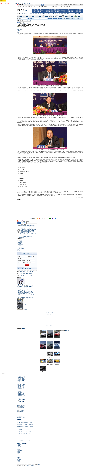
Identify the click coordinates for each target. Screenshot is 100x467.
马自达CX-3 (43, 350)
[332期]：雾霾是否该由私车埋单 (27, 289)
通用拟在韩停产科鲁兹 (21, 383)
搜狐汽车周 (68, 18)
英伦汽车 (20, 438)
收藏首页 (81, 4)
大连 (51, 13)
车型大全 (48, 10)
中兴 (23, 440)
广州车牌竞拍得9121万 (21, 380)
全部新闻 (64, 463)
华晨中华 (23, 438)
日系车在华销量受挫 (20, 392)
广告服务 (35, 463)
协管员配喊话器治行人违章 (49, 316)
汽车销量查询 (19, 454)
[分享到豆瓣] (50, 218)
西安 (57, 13)
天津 (22, 13)
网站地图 (70, 4)
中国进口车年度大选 (20, 386)
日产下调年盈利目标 (20, 381)
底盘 (20, 180)
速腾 (17, 407)
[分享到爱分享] (55, 218)
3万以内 (21, 271)
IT (9, 3)
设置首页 (18, 463)
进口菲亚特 (22, 426)
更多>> (35, 268)
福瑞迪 (18, 405)
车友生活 (18, 414)
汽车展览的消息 (19, 242)
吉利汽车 (31, 292)
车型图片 (18, 453)
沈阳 (49, 13)
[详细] (32, 285)
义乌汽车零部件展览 (20, 248)
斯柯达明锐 (50, 357)
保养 (69, 11)
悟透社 (21, 297)
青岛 (36, 13)
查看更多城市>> (78, 13)
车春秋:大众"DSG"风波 (21, 284)
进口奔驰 (18, 422)
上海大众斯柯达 (25, 424)
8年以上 (30, 275)
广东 (17, 411)
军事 (23, 6)
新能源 (79, 16)
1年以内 (21, 275)
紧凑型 (33, 16)
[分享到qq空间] (39, 218)
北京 (19, 410)
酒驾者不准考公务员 (20, 394)
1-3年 (24, 275)
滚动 (77, 4)
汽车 (11, 3)
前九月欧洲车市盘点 (20, 388)
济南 (33, 13)
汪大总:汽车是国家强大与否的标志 (27, 286)
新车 (35, 10)
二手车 (63, 11)
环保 (67, 120)
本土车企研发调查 (20, 292)
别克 (17, 406)
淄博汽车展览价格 (20, 244)
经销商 (58, 10)
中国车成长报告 (22, 290)
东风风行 (28, 438)
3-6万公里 (30, 273)
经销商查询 (19, 459)
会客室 (21, 296)
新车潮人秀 (19, 291)
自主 (17, 435)
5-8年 (28, 275)
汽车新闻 (30, 20)
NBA (29, 6)
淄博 (46, 13)
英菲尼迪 (27, 422)
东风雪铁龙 (31, 426)
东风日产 (28, 429)
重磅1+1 (18, 290)
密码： (34, 4)
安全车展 (77, 18)
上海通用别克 (30, 424)
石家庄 (25, 13)
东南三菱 (18, 429)
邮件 (22, 3)
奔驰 (22, 407)
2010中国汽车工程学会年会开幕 (25, 232)
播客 (20, 3)
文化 (64, 6)
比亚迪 (28, 292)
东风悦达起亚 (19, 424)
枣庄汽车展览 (19, 247)
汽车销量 (18, 294)
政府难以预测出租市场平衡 (49, 312)
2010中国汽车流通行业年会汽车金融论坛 (27, 230)
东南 (27, 440)
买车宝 (58, 11)
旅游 (61, 6)
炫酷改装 (25, 309)
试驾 (41, 10)
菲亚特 (20, 407)
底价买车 (18, 461)
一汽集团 (42, 124)
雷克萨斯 (30, 422)
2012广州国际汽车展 (20, 387)
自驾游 (18, 416)
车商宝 (57, 4)
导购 (38, 10)
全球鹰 (23, 436)
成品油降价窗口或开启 (21, 379)
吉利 (19, 436)
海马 (25, 436)
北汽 (24, 292)
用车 (69, 10)
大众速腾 (43, 364)
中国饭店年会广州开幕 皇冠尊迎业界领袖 (27, 225)
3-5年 (26, 275)
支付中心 (27, 463)
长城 (17, 440)
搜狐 (1, 2)
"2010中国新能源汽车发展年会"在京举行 (27, 226)
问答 (72, 10)
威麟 (29, 436)
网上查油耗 (19, 446)
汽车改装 (18, 460)
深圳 (23, 412)
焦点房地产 (9, 2)
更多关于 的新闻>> (22, 237)
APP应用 (65, 4)
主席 (66, 124)
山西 (23, 410)
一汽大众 (25, 433)
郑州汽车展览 (19, 243)
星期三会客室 (19, 289)
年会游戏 (18, 249)
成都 (19, 411)
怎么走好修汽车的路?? (24, 235)
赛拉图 (24, 407)
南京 (65, 13)
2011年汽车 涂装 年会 (20, 241)
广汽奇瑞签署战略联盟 (21, 376)
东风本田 (18, 431)
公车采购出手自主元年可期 (49, 325)
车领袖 (18, 287)
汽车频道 (26, 20)
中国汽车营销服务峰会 (21, 395)
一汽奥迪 (26, 431)
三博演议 (27, 296)
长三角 (18, 417)
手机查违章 (19, 444)
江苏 (21, 411)
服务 (77, 11)
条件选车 (18, 451)
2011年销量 (32, 294)
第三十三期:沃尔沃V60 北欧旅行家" (27, 291)
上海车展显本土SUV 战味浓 (49, 323)
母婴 (53, 6)
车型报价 (18, 452)
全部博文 (68, 463)
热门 (17, 421)
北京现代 (29, 431)
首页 (18, 6)
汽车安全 (21, 178)
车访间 (18, 296)
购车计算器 (19, 456)
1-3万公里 (26, 273)
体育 (3, 3)
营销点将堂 (31, 297)
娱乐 (5, 3)
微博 (80, 10)
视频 (18, 3)
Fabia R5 (56, 349)
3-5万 (24, 271)
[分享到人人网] (47, 218)
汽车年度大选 (73, 18)
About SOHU (52, 463)
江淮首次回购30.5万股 (21, 377)
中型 (40, 16)
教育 (56, 6)
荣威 (19, 440)
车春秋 (23, 296)
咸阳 (17, 410)
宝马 (24, 405)
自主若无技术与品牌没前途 (49, 314)
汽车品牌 (19, 419)
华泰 (21, 436)
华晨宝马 (21, 429)
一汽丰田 (28, 433)
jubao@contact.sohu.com (30, 465)
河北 (23, 411)
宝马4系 (43, 371)
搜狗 (12, 2)
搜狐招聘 (31, 463)
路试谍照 (25, 304)
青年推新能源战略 (20, 391)
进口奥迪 (21, 422)
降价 (38, 11)
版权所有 (39, 464)
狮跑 (20, 405)
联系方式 (42, 463)
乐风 (24, 406)
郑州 (54, 13)
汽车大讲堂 (19, 286)
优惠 (52, 11)
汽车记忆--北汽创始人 (21, 396)
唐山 (28, 13)
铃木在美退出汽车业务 (21, 384)
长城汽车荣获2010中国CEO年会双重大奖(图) (28, 233)
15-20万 (31, 271)
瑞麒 (27, 436)
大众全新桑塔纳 (50, 364)
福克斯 (22, 406)
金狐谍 (23, 297)
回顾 (74, 4)
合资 (17, 428)
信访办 (18, 297)
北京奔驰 (18, 433)
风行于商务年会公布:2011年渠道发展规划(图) (28, 229)
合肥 (68, 13)
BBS (26, 3)
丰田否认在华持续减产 (21, 378)
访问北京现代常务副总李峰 (24, 287)
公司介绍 (56, 463)
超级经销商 (19, 293)
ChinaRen (3, 2)
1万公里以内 (22, 273)
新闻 (20, 6)
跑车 (72, 16)
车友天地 (23, 417)
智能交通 (24, 184)
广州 (21, 412)
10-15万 (28, 271)
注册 (45, 4)
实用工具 (19, 443)
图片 (55, 10)
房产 (13, 3)
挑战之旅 (21, 416)
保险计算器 (19, 457)
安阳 (21, 410)
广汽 (29, 440)
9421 (23, 416)
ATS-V (50, 349)
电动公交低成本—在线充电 (49, 318)
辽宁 (17, 412)
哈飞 (26, 438)
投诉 (72, 11)
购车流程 (18, 458)
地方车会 (18, 409)
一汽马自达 (22, 431)
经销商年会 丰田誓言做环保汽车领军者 (27, 231)
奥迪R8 (57, 357)
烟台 (38, 13)
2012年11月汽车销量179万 (24, 294)
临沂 (41, 13)
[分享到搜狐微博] (37, 218)
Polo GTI (43, 338)
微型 (21, 16)
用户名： (26, 4)
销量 (41, 11)
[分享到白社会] (42, 218)
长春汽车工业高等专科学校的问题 (26, 236)
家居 (15, 3)
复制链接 (18, 30)
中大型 (46, 16)
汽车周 (23, 23)
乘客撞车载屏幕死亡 (20, 398)
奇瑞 (17, 436)
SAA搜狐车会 (20, 402)
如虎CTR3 (57, 364)
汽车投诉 (18, 445)
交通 (46, 151)
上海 (19, 412)
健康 (59, 6)
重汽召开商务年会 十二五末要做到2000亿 (27, 228)
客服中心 (38, 463)
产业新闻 (34, 20)
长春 (59, 13)
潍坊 (44, 13)
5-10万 (26, 271)
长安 (26, 292)
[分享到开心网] (44, 218)
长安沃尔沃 (26, 426)
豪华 (53, 16)
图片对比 (21, 450)
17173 (6, 2)
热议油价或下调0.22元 (21, 399)
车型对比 (48, 11)
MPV (60, 16)
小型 (27, 16)
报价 (52, 10)
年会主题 (18, 250)
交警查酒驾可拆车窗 (20, 393)
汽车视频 (27, 297)
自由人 (20, 417)
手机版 (61, 4)
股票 (37, 6)
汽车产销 (43, 117)
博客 (24, 3)
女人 (16, 3)
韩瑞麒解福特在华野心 (21, 385)
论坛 (77, 10)
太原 (31, 13)
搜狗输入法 (23, 463)
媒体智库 (26, 23)
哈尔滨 (62, 13)
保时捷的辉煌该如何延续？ (26, 293)
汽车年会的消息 (19, 240)
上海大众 (21, 433)
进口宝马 (18, 426)
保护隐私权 (47, 463)
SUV (66, 16)
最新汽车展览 (19, 245)
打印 (17, 31)
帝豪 (17, 438)
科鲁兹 (20, 406)
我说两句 (28, 3)
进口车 (63, 10)
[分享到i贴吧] (52, 218)
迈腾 (22, 405)
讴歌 (24, 422)
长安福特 (25, 429)
